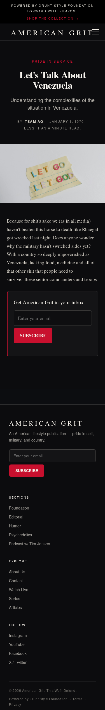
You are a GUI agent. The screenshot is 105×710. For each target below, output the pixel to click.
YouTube (17, 644)
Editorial (16, 517)
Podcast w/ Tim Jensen (29, 543)
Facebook (18, 653)
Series (14, 598)
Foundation (19, 508)
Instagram (18, 635)
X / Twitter (18, 662)
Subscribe (33, 335)
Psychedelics (20, 534)
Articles (15, 607)
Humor (15, 526)
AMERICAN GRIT (52, 32)
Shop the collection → (53, 18)
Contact (16, 580)
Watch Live (18, 589)
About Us (17, 571)
